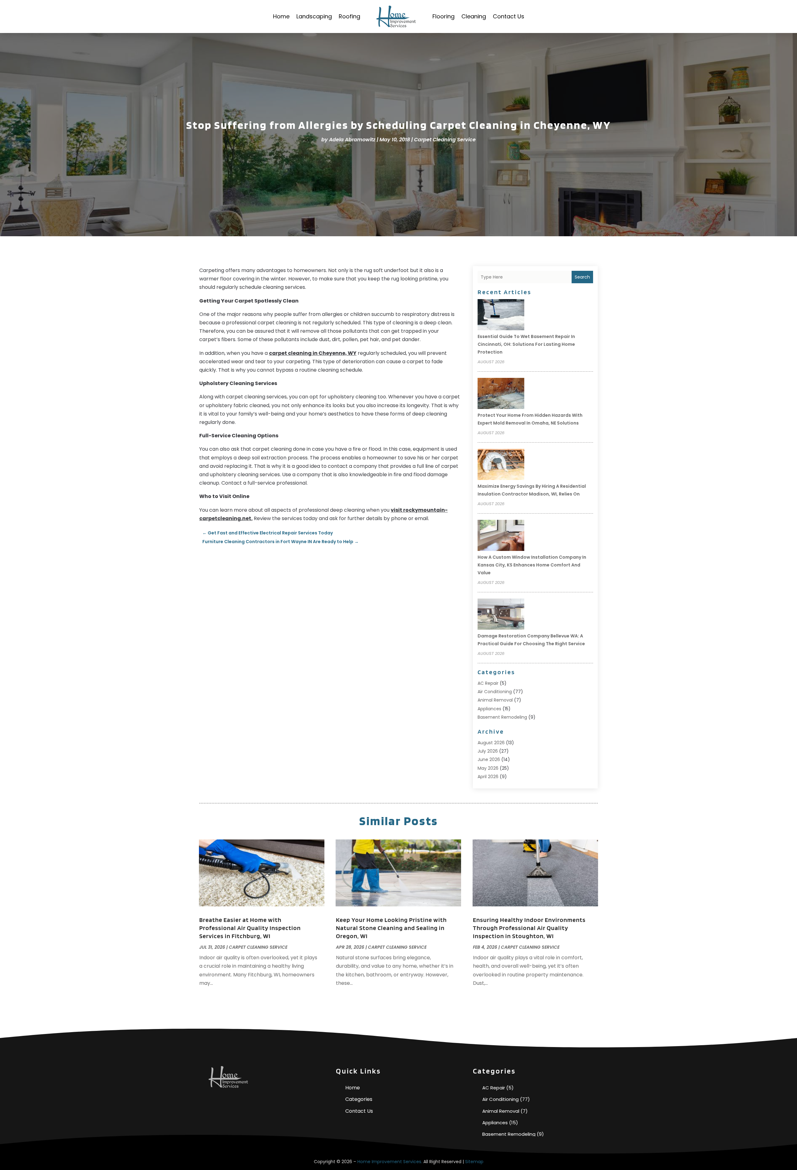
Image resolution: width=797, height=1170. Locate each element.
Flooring (443, 16)
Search (582, 277)
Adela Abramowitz (352, 139)
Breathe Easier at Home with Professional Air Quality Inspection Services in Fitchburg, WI (250, 928)
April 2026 (488, 776)
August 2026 (491, 743)
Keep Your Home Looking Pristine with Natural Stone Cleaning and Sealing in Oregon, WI (391, 928)
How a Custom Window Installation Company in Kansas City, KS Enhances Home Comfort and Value (532, 565)
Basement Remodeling (502, 717)
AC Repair (488, 683)
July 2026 (488, 751)
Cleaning (473, 16)
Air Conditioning (495, 691)
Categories (358, 1099)
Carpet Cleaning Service (445, 139)
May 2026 (488, 768)
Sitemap (474, 1161)
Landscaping (314, 16)
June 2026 (489, 759)
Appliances (489, 709)
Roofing (349, 16)
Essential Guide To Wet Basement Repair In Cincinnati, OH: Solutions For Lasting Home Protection (526, 344)
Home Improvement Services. (389, 1161)
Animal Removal (495, 700)
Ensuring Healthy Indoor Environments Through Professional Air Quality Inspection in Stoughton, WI (529, 928)
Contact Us (508, 16)
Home (281, 16)
